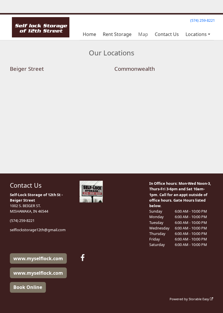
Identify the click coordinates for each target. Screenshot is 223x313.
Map (143, 34)
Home (89, 34)
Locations (196, 34)
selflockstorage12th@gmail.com (38, 229)
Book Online (27, 287)
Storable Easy (199, 299)
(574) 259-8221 (202, 20)
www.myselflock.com (38, 258)
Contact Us (167, 34)
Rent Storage (117, 34)
